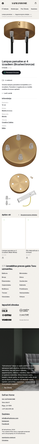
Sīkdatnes (5, 440)
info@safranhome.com (10, 418)
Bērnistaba (23, 273)
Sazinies (34, 9)
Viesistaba (5, 297)
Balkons (5, 273)
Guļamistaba (6, 285)
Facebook (5, 424)
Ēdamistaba (6, 281)
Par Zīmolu (24, 9)
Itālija (4, 128)
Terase (4, 293)
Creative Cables (7, 122)
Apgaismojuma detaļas (22, 14)
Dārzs (22, 277)
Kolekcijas (14, 9)
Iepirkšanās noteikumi (8, 437)
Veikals (6, 9)
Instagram (5, 421)
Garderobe (23, 281)
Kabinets (23, 285)
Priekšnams (24, 289)
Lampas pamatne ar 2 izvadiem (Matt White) (9, 251)
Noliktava (5, 289)
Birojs (4, 277)
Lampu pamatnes (7, 14)
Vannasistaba (24, 293)
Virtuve (22, 297)
